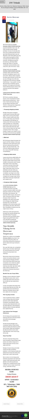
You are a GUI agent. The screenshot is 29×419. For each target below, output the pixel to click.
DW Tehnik (14, 2)
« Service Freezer (6, 403)
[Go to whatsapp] (25, 415)
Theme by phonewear (7, 417)
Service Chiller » (20, 403)
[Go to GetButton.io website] (26, 417)
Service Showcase (13, 17)
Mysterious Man (13, 416)
